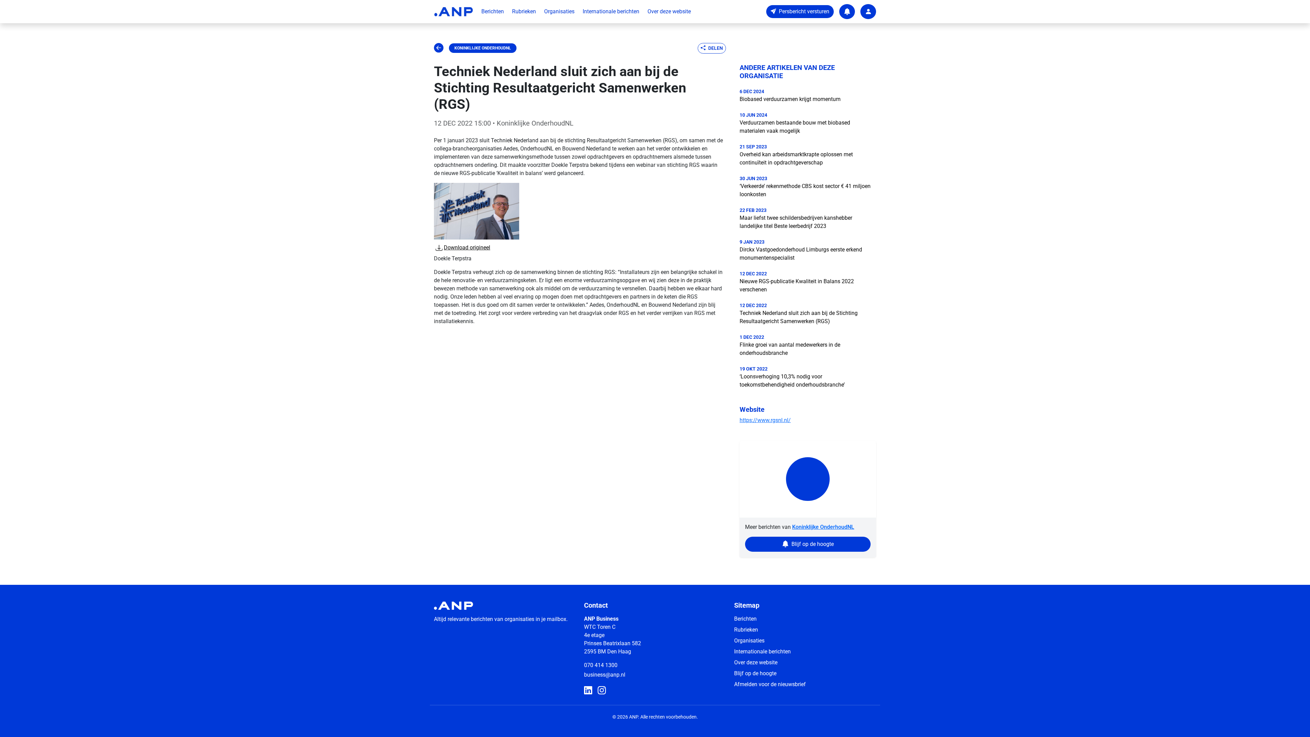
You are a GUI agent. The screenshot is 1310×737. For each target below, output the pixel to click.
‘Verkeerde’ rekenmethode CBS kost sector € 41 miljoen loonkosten (805, 190)
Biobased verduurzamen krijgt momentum (790, 99)
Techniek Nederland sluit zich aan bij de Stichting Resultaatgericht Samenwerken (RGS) (799, 317)
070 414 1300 (600, 665)
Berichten (492, 11)
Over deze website (669, 11)
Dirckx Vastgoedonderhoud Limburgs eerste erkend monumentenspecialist (801, 253)
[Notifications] (847, 11)
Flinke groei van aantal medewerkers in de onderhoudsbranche (790, 349)
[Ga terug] (438, 48)
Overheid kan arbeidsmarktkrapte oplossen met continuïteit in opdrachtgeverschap (796, 158)
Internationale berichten (611, 11)
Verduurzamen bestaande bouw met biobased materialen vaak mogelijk (795, 126)
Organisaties (559, 11)
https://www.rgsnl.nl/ (765, 420)
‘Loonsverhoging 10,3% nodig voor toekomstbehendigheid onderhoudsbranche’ (792, 380)
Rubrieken (524, 11)
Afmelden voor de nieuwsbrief (770, 684)
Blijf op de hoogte (755, 673)
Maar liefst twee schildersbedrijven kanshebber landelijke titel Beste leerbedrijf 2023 (796, 222)
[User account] (868, 11)
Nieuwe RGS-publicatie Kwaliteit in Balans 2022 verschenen (797, 285)
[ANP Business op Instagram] (602, 690)
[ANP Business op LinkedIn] (588, 690)
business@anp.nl (604, 674)
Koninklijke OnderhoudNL (482, 48)
